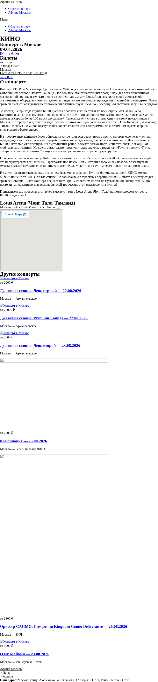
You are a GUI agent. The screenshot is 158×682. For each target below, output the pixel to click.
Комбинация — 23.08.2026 (23, 441)
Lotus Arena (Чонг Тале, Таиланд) (23, 73)
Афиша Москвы (11, 1)
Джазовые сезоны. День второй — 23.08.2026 (40, 345)
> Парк (5, 672)
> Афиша (6, 676)
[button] (79, 19)
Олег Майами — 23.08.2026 (24, 654)
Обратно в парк (19, 8)
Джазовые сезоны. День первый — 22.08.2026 (40, 291)
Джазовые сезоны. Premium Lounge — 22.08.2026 (44, 318)
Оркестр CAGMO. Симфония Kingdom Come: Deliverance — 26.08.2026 (63, 626)
